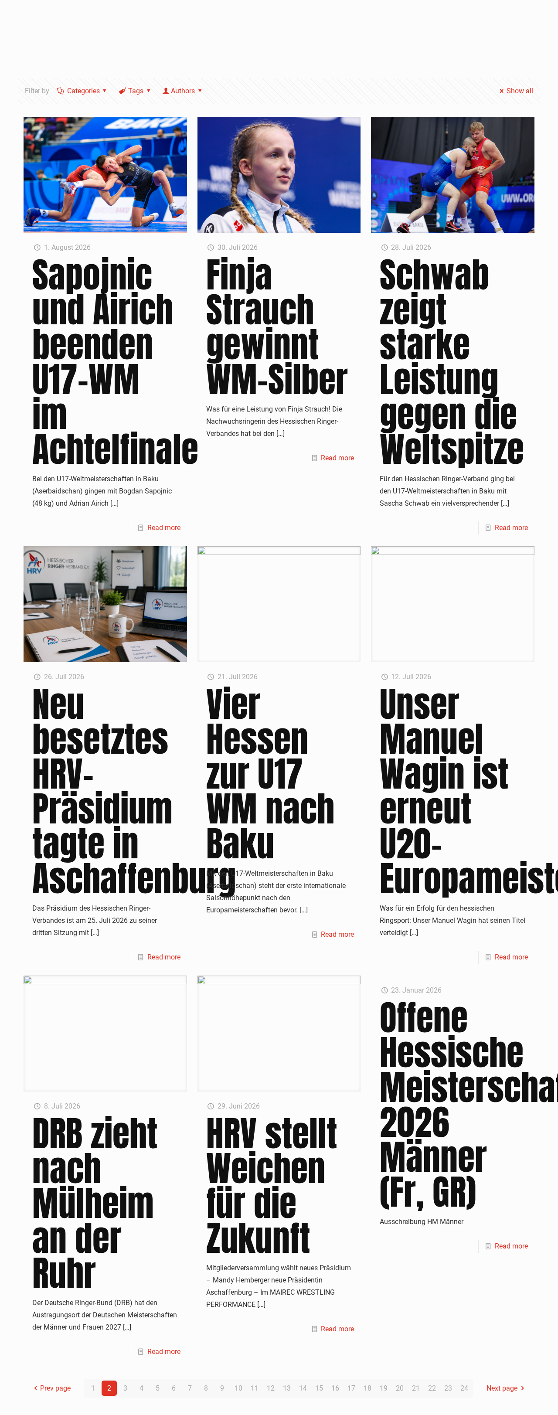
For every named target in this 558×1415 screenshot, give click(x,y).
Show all (520, 91)
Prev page (55, 1388)
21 (416, 1388)
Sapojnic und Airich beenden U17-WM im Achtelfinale (115, 361)
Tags (135, 91)
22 (432, 1388)
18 (367, 1388)
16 (335, 1388)
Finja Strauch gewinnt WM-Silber (277, 326)
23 (448, 1388)
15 (319, 1388)
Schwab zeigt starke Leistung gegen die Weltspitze (452, 361)
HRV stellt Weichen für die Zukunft (271, 1185)
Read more (163, 528)
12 (271, 1388)
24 (464, 1388)
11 (255, 1388)
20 (400, 1388)
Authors (183, 91)
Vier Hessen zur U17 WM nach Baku (270, 774)
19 (384, 1388)
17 (351, 1388)
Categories (83, 91)
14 (303, 1388)
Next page (502, 1388)
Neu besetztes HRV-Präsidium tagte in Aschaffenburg (134, 791)
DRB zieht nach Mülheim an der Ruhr (94, 1203)
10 (238, 1388)
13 (287, 1388)
